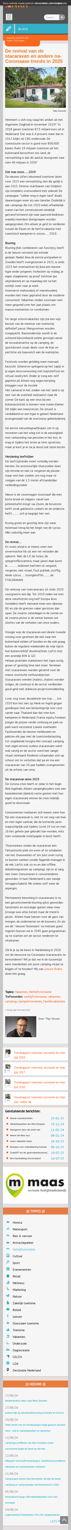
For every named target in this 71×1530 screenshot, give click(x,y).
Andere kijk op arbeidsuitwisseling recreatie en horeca (34, 1412)
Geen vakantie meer (21, 1141)
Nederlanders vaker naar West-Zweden (26, 1400)
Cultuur (17, 1256)
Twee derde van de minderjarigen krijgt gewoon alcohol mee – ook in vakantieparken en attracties (35, 1427)
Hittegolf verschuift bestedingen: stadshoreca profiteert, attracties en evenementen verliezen (35, 1463)
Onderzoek (20, 1343)
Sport (16, 1263)
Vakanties (21, 992)
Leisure (17, 1316)
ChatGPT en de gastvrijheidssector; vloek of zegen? (29, 1152)
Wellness (18, 1283)
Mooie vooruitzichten (21, 1118)
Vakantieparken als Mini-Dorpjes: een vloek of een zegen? (27, 1124)
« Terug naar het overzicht (17, 1010)
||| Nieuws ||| (36, 1384)
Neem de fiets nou (20, 1135)
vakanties (54, 996)
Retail (17, 1276)
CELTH (17, 1357)
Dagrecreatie (21, 1350)
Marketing (19, 1290)
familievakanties (54, 1001)
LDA (15, 1364)
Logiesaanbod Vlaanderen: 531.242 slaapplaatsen (32, 1514)
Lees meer (58, 1521)
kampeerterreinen (30, 1001)
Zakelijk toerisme (24, 1303)
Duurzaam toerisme (26, 1323)
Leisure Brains (53, 969)
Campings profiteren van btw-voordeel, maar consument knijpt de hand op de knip (29, 1445)
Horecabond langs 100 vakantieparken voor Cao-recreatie (31, 1499)
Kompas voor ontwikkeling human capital (28, 1146)
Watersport (20, 1229)
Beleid (17, 1310)
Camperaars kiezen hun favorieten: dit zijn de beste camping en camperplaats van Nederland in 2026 (33, 1481)
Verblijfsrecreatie (40, 992)
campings (11, 1001)
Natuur (17, 1296)
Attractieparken (23, 1243)
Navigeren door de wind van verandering (25, 1129)
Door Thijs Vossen (49, 1018)
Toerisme (19, 1330)
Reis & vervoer (22, 1236)
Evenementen (22, 1269)
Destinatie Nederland (27, 1370)
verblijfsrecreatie (35, 996)
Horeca (17, 1222)
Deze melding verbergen (49, 3)
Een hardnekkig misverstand (25, 1158)
